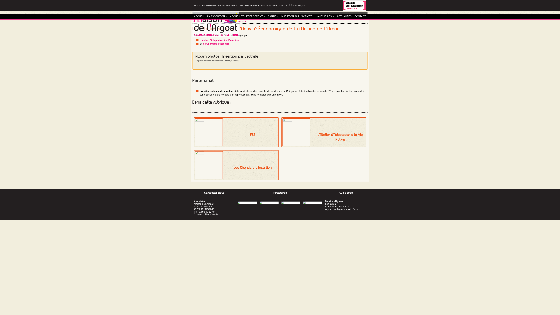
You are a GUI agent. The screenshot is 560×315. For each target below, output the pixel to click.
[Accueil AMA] (216, 24)
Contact (360, 16)
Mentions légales (334, 201)
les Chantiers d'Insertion (216, 44)
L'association (216, 16)
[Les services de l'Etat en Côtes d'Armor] (269, 203)
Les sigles (330, 204)
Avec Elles (324, 16)
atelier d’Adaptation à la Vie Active (220, 40)
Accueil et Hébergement (246, 16)
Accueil (199, 16)
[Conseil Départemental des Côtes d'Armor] (290, 203)
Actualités (344, 16)
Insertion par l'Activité (296, 16)
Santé (272, 16)
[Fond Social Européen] (247, 203)
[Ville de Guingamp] (312, 203)
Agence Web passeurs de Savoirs (342, 209)
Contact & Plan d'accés (206, 214)
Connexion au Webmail (337, 206)
